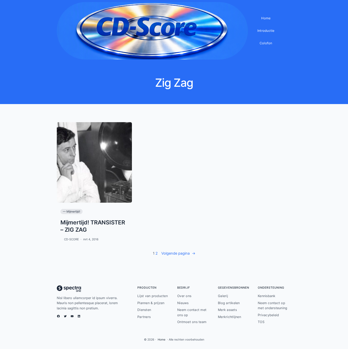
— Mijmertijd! (71, 211)
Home (161, 339)
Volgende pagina (178, 253)
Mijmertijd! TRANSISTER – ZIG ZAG (92, 226)
